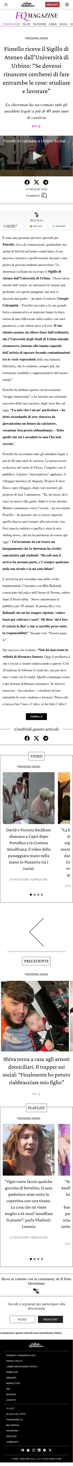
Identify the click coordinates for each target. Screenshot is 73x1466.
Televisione (39, 24)
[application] (36, 156)
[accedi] (67, 4)
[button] (36, 155)
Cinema (53, 24)
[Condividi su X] (36, 182)
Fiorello (36, 716)
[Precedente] (36, 935)
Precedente (36, 961)
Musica (63, 24)
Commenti (33, 195)
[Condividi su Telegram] (45, 182)
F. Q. (38, 126)
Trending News (11, 24)
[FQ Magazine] (36, 15)
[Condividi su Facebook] (27, 182)
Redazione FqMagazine (30, 879)
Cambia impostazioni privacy (22, 1366)
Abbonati (52, 4)
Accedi (22, 1319)
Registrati (50, 1319)
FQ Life (26, 24)
